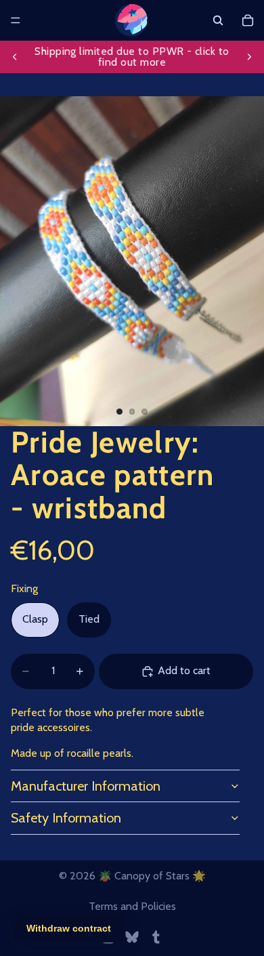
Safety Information (66, 818)
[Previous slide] (15, 57)
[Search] (218, 20)
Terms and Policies (132, 906)
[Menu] (15, 20)
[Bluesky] (132, 937)
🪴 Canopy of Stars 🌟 (152, 875)
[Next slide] (249, 57)
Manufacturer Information (85, 786)
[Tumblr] (156, 937)
